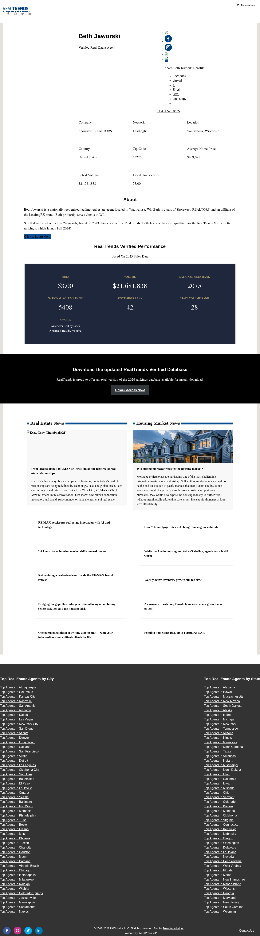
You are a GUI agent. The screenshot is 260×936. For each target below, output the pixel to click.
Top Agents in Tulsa (13, 820)
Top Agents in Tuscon (14, 843)
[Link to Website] (166, 32)
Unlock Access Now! (130, 390)
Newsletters (248, 5)
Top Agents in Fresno (14, 829)
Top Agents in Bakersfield (17, 778)
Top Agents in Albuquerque (18, 687)
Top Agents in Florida (218, 870)
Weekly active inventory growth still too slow (173, 579)
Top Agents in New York (220, 724)
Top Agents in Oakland (15, 746)
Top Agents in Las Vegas (16, 719)
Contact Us (246, 930)
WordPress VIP (148, 932)
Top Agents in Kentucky (220, 829)
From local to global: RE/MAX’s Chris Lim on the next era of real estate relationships (73, 471)
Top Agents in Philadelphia (18, 815)
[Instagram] (15, 13)
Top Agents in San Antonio (18, 705)
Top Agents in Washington (221, 843)
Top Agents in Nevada (219, 856)
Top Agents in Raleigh (15, 884)
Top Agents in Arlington (15, 710)
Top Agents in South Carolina (223, 907)
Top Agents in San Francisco (19, 751)
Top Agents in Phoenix (15, 838)
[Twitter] (22, 13)
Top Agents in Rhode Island (222, 884)
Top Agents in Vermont (219, 797)
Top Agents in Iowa (217, 783)
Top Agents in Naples (14, 911)
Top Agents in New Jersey (221, 902)
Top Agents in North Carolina (223, 746)
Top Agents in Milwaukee (17, 879)
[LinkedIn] (29, 13)
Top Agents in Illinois (218, 737)
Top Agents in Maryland (220, 897)
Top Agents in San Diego (16, 728)
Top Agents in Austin (13, 756)
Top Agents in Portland (15, 861)
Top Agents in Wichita (14, 888)
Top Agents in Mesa (13, 833)
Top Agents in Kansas (218, 806)
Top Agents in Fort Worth (16, 806)
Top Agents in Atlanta (14, 733)
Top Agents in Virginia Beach (19, 865)
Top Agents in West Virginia (222, 865)
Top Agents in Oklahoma (220, 815)
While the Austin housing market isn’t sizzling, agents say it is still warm (186, 553)
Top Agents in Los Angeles (18, 765)
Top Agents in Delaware (220, 847)
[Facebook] (8, 13)
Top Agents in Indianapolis (18, 875)
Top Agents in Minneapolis (18, 902)
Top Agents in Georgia (219, 893)
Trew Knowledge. (173, 928)
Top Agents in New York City (19, 724)
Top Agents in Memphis (15, 810)
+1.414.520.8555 (168, 111)
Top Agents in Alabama (219, 687)
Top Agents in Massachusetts (223, 696)
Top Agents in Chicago (15, 870)
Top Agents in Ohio (217, 792)
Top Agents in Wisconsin (220, 888)
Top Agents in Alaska (218, 710)
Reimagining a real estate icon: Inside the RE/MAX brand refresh (75, 577)
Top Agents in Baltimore (16, 801)
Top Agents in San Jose (16, 774)
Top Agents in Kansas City (17, 696)
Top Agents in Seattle (14, 797)
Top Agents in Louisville (16, 788)
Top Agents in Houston (15, 852)
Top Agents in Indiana (218, 760)
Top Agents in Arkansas (220, 756)
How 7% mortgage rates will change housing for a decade (181, 527)
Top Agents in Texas (217, 751)
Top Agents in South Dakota (223, 705)
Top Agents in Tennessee (221, 728)
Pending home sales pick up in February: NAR (175, 632)
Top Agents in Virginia (219, 820)
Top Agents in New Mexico (222, 701)
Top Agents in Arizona (218, 733)
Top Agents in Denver (14, 737)
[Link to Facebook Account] (168, 41)
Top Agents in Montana (219, 810)
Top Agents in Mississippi (221, 765)
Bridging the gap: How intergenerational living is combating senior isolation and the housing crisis (76, 606)
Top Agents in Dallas (14, 714)
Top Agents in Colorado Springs (21, 893)
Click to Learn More (37, 236)
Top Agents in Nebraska (220, 833)
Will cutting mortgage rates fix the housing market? (170, 468)
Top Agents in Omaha (14, 792)
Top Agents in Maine (217, 875)
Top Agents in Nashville (16, 701)
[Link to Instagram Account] (168, 49)
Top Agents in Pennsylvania (223, 861)
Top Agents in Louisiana (220, 852)
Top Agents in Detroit (14, 760)
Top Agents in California (220, 778)
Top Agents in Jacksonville (18, 897)
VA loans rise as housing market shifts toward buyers (72, 551)
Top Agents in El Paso (15, 783)
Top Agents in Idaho (217, 714)
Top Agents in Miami (13, 856)
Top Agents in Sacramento (17, 907)
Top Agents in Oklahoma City (19, 769)
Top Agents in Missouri (219, 788)
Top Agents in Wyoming (220, 911)
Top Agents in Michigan (219, 719)
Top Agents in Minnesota (220, 742)
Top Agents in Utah (217, 774)
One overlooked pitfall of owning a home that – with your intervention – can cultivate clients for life (75, 635)
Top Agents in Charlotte (15, 847)
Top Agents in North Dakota (222, 769)
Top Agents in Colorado (220, 801)
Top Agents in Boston (14, 824)
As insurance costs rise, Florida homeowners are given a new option (183, 606)
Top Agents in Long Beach (17, 742)
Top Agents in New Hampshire (224, 879)
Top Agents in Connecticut (221, 824)
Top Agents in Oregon (218, 838)
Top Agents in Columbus (16, 692)
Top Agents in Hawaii (218, 692)
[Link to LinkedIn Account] (166, 54)
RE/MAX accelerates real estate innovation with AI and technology (74, 525)
